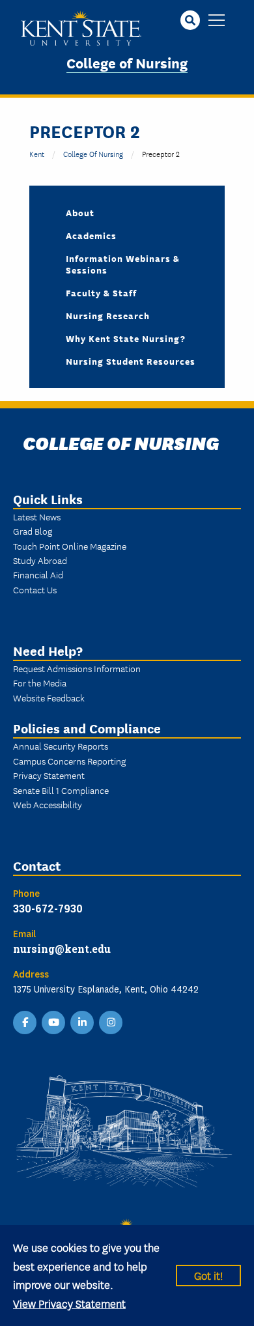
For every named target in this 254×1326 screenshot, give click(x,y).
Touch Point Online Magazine (69, 546)
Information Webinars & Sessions (123, 263)
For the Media (39, 682)
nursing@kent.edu (62, 948)
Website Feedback (49, 697)
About (80, 212)
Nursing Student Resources (130, 361)
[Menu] (216, 21)
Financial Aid (38, 574)
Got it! (208, 1275)
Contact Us (35, 589)
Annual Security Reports (60, 746)
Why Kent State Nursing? (126, 338)
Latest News (37, 516)
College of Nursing (127, 62)
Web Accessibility (47, 804)
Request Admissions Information (77, 668)
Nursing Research (108, 315)
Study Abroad (40, 560)
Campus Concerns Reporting (69, 761)
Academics (91, 235)
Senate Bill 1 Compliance (61, 790)
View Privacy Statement (69, 1303)
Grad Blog (32, 531)
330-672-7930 (48, 908)
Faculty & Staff (101, 292)
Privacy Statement (49, 775)
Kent (36, 153)
